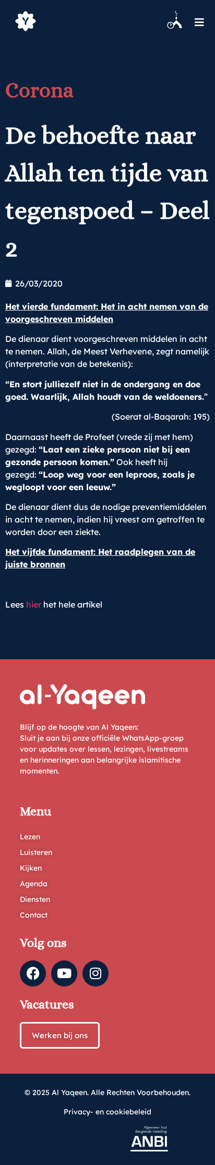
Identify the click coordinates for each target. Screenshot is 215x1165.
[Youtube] (64, 973)
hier (33, 604)
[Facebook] (33, 973)
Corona (39, 90)
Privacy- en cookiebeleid (107, 1111)
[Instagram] (95, 973)
